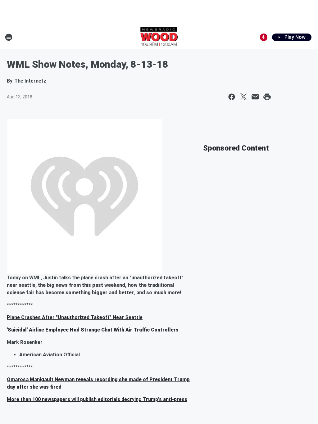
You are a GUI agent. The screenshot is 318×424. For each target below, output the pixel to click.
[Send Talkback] (263, 37)
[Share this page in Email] (255, 96)
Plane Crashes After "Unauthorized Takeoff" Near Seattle (75, 317)
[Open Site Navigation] (8, 37)
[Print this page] (267, 96)
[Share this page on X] (243, 96)
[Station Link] (159, 37)
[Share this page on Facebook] (231, 96)
